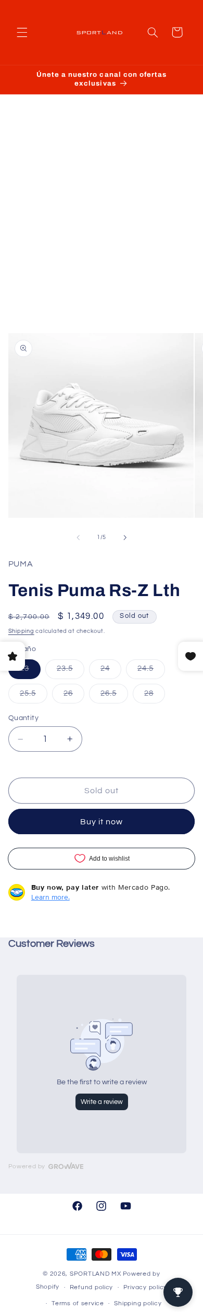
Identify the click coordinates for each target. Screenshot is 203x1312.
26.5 (114, 696)
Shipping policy (137, 1303)
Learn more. (50, 897)
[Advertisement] (101, 224)
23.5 (70, 671)
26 (74, 696)
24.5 (151, 671)
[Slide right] (124, 537)
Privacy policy (145, 1287)
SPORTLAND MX (95, 1274)
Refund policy (91, 1287)
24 (110, 671)
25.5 (33, 696)
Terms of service (78, 1303)
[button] (22, 32)
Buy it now (101, 822)
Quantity (23, 718)
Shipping (21, 631)
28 (154, 696)
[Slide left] (78, 537)
